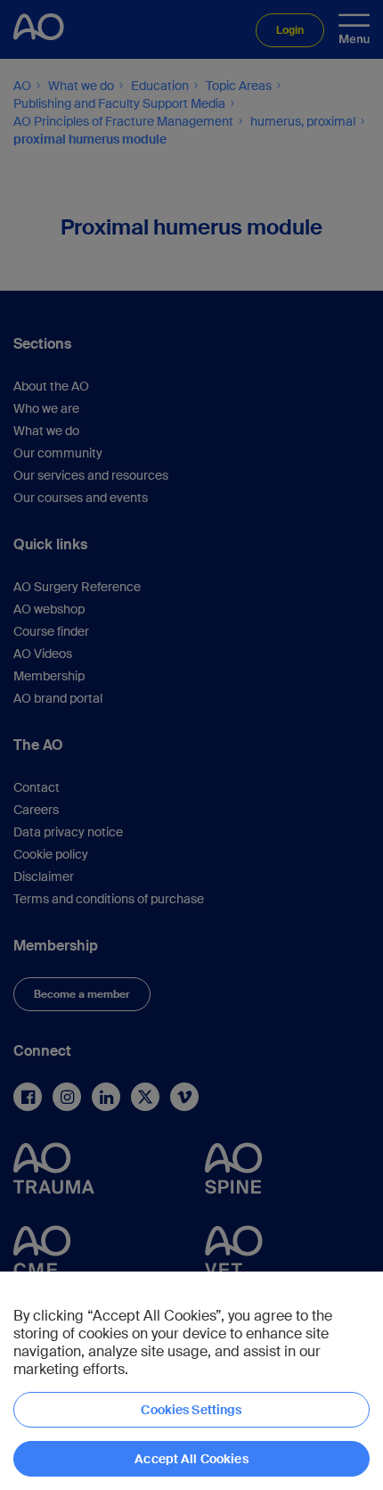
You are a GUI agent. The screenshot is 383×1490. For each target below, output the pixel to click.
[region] (191, 1381)
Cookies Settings (191, 1410)
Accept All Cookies (191, 1459)
